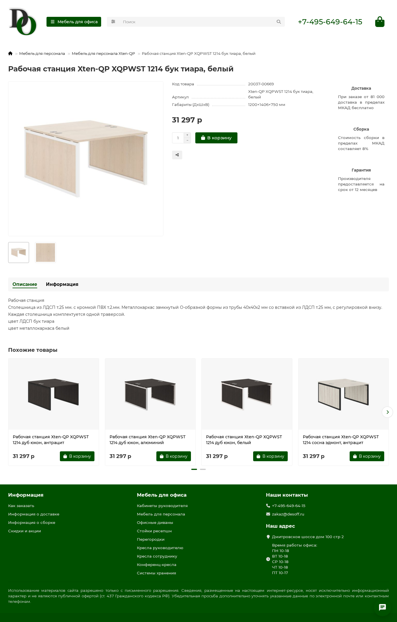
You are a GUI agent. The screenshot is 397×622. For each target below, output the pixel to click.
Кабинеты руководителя (162, 505)
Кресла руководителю (160, 547)
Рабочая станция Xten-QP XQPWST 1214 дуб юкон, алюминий (147, 439)
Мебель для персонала (42, 53)
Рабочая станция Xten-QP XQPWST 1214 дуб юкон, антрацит (51, 439)
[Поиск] (279, 21)
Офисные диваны (155, 522)
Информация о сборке (31, 522)
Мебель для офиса (162, 495)
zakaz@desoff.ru (288, 514)
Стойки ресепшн (154, 531)
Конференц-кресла (156, 564)
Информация (62, 284)
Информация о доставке (33, 514)
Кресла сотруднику (157, 556)
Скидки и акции (24, 531)
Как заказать (21, 505)
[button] (9, 412)
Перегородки (150, 539)
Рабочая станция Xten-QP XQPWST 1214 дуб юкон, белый (244, 439)
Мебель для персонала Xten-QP (103, 53)
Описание (24, 284)
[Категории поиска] (113, 22)
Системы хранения (156, 573)
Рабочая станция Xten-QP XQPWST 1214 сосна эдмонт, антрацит (341, 439)
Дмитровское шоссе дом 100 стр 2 (308, 536)
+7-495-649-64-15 (330, 21)
